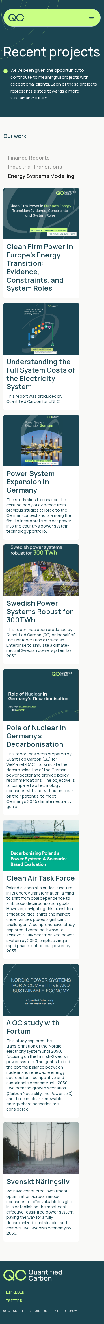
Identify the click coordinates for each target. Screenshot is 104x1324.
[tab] (52, 158)
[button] (91, 17)
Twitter (14, 1300)
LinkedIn (15, 1292)
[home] (16, 17)
